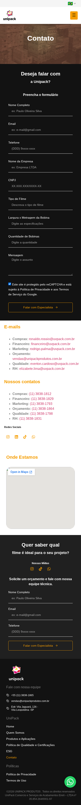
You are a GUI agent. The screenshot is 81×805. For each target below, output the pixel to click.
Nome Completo (19, 105)
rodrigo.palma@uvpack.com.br (52, 349)
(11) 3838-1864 (43, 408)
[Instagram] (8, 437)
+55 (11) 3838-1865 (22, 695)
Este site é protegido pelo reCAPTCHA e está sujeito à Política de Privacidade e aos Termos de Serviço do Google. (39, 289)
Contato (11, 757)
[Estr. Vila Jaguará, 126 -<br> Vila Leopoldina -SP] (7, 708)
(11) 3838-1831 (30, 418)
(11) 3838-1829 (42, 399)
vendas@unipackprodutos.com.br (37, 359)
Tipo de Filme (17, 198)
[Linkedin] (16, 437)
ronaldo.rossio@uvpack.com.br (52, 339)
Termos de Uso (16, 780)
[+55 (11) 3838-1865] (7, 695)
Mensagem (15, 255)
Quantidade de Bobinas (23, 236)
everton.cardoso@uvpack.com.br (54, 363)
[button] (74, 15)
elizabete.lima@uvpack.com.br (42, 368)
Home (10, 726)
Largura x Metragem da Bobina (28, 217)
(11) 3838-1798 (41, 413)
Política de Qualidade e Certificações (30, 745)
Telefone (14, 142)
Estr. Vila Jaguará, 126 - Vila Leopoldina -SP (24, 708)
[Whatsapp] (33, 437)
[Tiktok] (25, 437)
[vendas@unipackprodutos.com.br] (7, 700)
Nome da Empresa (20, 161)
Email (12, 123)
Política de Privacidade (21, 774)
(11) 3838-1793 (41, 403)
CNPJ (12, 180)
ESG (9, 751)
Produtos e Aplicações (20, 738)
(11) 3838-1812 (40, 394)
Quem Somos (15, 732)
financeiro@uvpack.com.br (50, 344)
